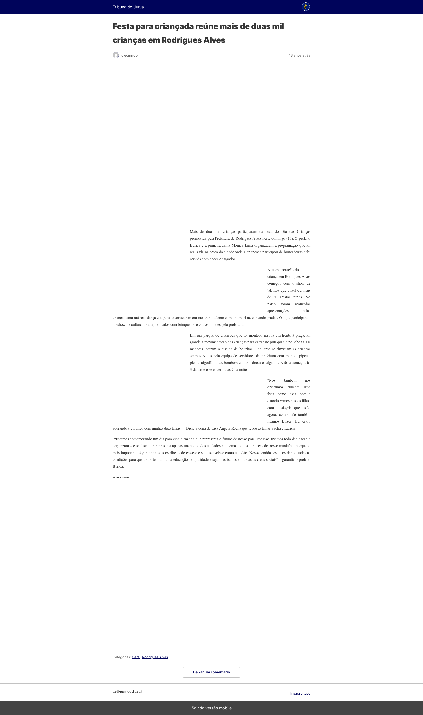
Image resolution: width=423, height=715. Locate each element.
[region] (211, 145)
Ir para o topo (300, 693)
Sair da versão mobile (212, 707)
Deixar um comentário (211, 672)
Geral (136, 657)
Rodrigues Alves (155, 657)
